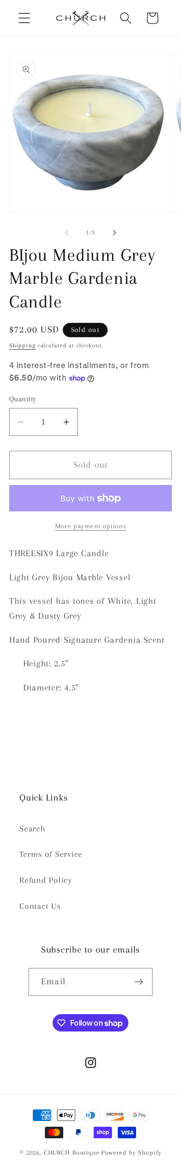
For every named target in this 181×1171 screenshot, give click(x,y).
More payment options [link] (90, 526)
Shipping (22, 345)
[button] (24, 18)
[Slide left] (66, 232)
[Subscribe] (138, 982)
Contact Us (40, 906)
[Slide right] (114, 232)
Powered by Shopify (131, 1152)
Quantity (23, 399)
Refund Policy (45, 880)
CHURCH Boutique (71, 1152)
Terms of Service (51, 854)
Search (32, 828)
